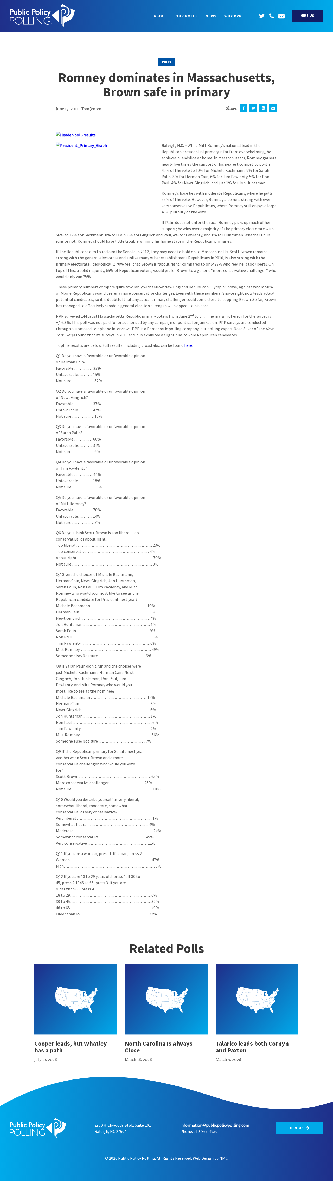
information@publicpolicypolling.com (214, 1125)
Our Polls (186, 16)
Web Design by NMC (210, 1158)
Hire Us (307, 15)
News (211, 16)
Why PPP (233, 16)
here (188, 345)
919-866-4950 (205, 1131)
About (161, 16)
